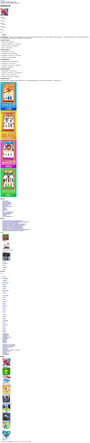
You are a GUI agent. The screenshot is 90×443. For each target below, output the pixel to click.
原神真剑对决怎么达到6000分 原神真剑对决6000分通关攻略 (13, 225)
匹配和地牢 (4, 208)
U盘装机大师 (2, 3)
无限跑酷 (4, 215)
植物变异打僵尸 (5, 201)
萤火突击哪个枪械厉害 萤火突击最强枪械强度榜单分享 (12, 220)
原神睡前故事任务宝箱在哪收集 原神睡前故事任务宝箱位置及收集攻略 (15, 221)
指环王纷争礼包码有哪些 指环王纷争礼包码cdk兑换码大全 (13, 230)
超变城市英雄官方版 (6, 214)
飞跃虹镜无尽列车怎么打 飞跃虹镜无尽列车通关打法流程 (13, 228)
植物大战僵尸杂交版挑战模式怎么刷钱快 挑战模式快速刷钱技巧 (14, 224)
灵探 (3, 210)
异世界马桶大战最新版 (6, 203)
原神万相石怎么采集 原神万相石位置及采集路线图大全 (12, 227)
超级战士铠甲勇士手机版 (7, 204)
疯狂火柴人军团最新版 (6, 202)
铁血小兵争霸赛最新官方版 (7, 216)
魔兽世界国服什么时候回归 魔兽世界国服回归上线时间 (12, 226)
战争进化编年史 (5, 209)
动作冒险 (12, 3)
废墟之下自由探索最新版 (7, 213)
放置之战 (4, 207)
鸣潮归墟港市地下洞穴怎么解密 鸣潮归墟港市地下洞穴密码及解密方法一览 (16, 229)
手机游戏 (7, 3)
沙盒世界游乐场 (5, 205)
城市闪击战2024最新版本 (7, 206)
